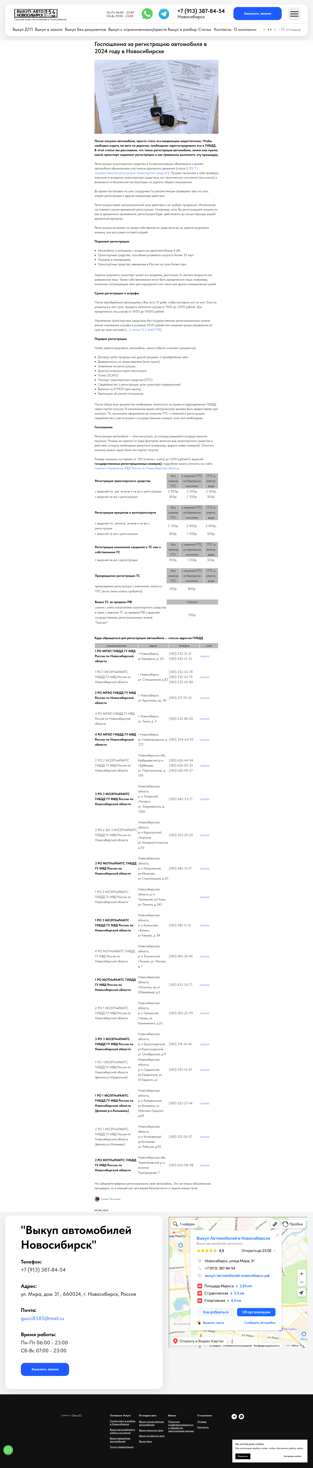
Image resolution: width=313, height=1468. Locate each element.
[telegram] (234, 1418)
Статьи (204, 29)
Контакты (222, 29)
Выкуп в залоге (48, 29)
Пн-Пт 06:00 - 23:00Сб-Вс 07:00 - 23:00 (120, 14)
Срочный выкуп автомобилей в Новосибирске (40, 19)
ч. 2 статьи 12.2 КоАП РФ (143, 330)
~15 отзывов (289, 29)
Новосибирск (191, 16)
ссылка (204, 656)
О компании (245, 29)
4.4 (269, 29)
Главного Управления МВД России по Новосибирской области (137, 468)
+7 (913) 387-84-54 (201, 11)
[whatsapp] (241, 1418)
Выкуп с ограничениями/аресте (137, 29)
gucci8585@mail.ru (42, 1318)
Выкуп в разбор (182, 29)
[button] (257, 13)
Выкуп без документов (85, 29)
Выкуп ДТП (23, 29)
